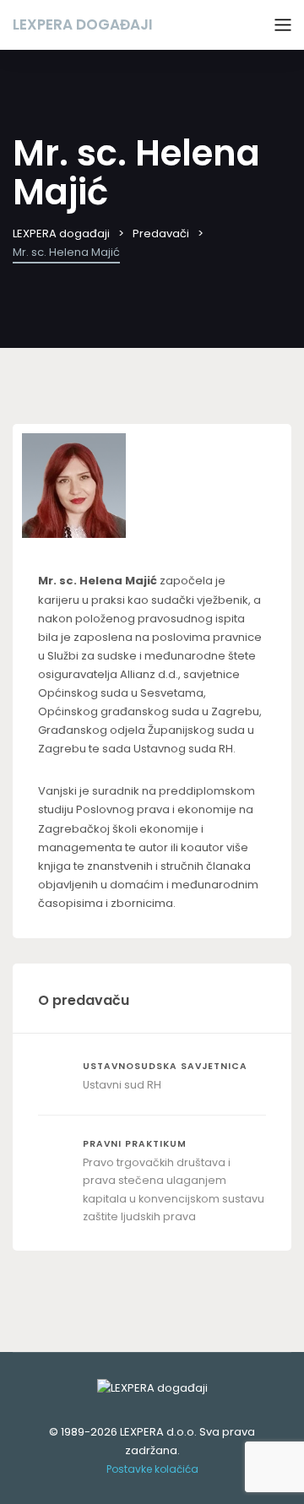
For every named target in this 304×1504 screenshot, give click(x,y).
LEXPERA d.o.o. (158, 1432)
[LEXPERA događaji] (152, 1387)
